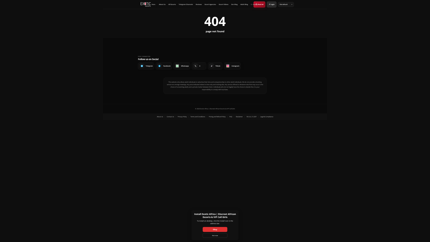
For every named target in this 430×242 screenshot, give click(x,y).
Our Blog (234, 4)
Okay (215, 229)
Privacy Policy (182, 117)
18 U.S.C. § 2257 (251, 117)
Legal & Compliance (266, 117)
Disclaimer (239, 117)
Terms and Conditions (197, 117)
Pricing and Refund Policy (217, 117)
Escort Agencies (210, 4)
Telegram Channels (186, 4)
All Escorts (172, 4)
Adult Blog (244, 4)
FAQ (230, 117)
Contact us (255, 4)
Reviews (199, 4)
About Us (162, 4)
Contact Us (170, 117)
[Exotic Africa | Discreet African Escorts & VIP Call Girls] (145, 4)
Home (154, 4)
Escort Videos (223, 4)
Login (273, 4)
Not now (215, 235)
